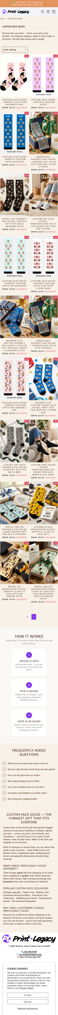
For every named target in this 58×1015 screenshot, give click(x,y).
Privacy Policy (26, 988)
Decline (28, 1002)
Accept (27, 995)
